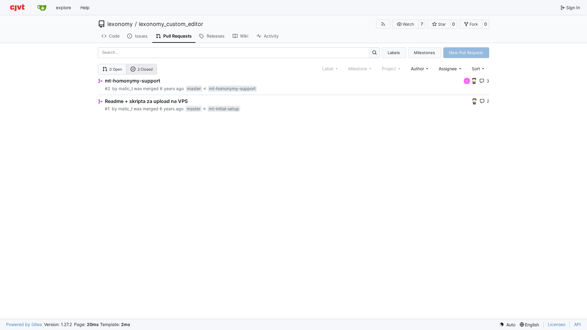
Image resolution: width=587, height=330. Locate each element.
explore (63, 7)
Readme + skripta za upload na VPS (146, 101)
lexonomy (120, 24)
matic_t (126, 88)
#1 (107, 108)
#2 (107, 88)
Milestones (424, 52)
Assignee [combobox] (448, 68)
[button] (405, 24)
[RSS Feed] (383, 24)
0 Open (115, 69)
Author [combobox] (417, 68)
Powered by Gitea (24, 324)
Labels (394, 52)
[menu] (478, 69)
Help (85, 7)
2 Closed (145, 69)
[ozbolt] (474, 80)
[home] (17, 7)
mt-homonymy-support (132, 81)
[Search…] (375, 52)
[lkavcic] (467, 80)
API (577, 324)
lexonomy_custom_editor (171, 24)
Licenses (556, 324)
